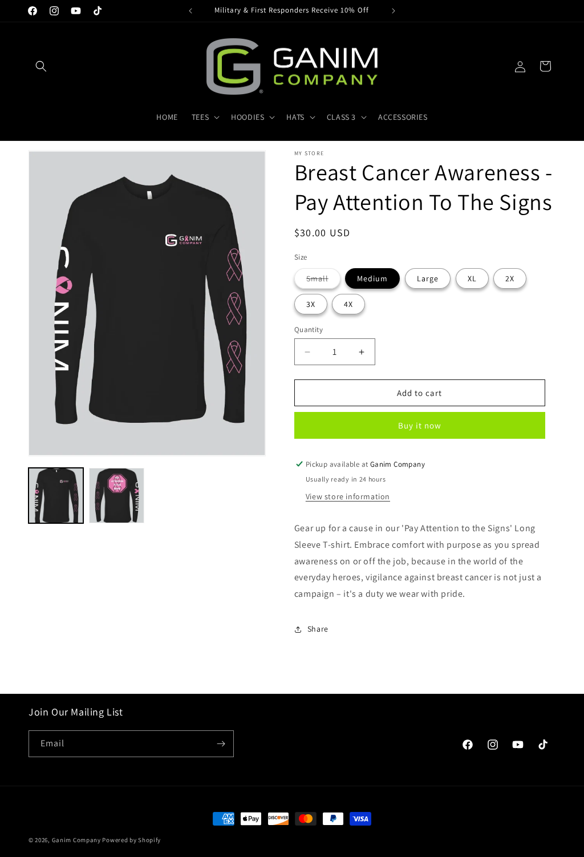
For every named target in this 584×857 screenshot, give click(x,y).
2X (509, 278)
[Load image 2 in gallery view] (116, 495)
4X (348, 304)
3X (310, 304)
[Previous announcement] (190, 11)
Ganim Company (76, 840)
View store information (348, 496)
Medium (372, 278)
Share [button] (317, 629)
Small (323, 281)
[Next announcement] (393, 11)
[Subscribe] (220, 743)
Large (428, 278)
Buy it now (419, 425)
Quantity (308, 329)
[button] (41, 66)
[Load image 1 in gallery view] (56, 495)
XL (472, 278)
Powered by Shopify (131, 840)
